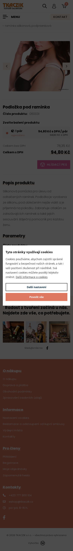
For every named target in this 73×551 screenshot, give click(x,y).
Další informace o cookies (32, 277)
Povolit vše (36, 297)
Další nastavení (36, 287)
